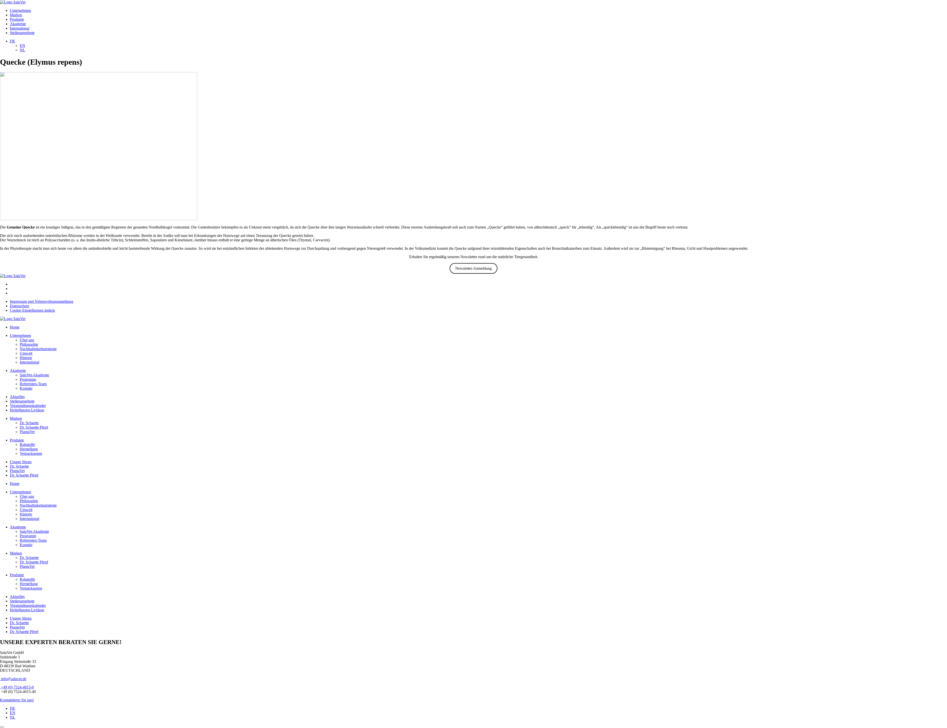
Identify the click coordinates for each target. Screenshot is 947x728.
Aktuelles (17, 397)
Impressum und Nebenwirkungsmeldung (41, 301)
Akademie (18, 24)
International (19, 28)
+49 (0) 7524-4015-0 (17, 687)
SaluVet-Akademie (34, 375)
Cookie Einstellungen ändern (32, 310)
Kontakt (26, 388)
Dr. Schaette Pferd (34, 427)
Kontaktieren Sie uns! (17, 700)
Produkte (17, 19)
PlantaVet (27, 432)
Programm (28, 379)
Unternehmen (20, 10)
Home (14, 327)
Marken (16, 15)
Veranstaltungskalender (28, 405)
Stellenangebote (22, 33)
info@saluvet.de (13, 679)
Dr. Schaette (29, 423)
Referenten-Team (33, 384)
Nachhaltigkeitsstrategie (38, 349)
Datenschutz (19, 306)
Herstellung (29, 449)
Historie (26, 358)
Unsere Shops (21, 462)
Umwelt (26, 353)
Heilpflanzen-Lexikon (27, 410)
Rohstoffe (27, 444)
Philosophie (29, 344)
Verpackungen (31, 453)
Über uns (27, 340)
